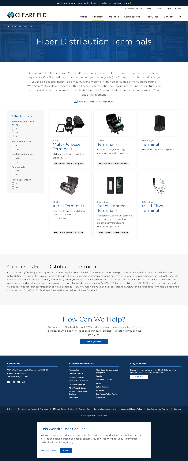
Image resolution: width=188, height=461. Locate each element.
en (179, 9)
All (17, 125)
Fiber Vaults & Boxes (77, 388)
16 (17, 132)
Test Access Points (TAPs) (106, 394)
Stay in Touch (138, 363)
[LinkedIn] (18, 381)
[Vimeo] (23, 381)
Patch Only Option (21, 180)
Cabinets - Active (76, 374)
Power (99, 383)
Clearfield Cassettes (77, 384)
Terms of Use (84, 409)
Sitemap (177, 409)
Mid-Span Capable (21, 141)
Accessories (74, 370)
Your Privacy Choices (65, 409)
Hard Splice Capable (22, 154)
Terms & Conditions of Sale (105, 409)
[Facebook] (8, 381)
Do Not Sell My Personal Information (33, 409)
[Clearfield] (8, 26)
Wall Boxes (100, 398)
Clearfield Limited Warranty (158, 409)
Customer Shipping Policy (131, 409)
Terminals (100, 390)
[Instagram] (13, 381)
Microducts (73, 398)
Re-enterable (18, 167)
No (17, 149)
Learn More (93, 3)
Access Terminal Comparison (96, 101)
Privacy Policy (66, 442)
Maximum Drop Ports (23, 121)
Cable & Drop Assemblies (79, 381)
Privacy (10, 409)
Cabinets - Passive (76, 377)
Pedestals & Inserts (104, 380)
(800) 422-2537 (22, 376)
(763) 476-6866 (20, 373)
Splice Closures (102, 387)
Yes (17, 145)
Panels (99, 376)
